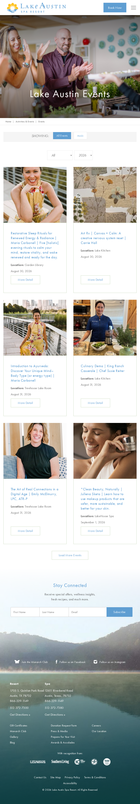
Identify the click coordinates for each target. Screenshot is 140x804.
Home (8, 121)
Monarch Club (18, 731)
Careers (96, 725)
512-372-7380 (54, 708)
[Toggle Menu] (133, 7)
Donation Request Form (64, 725)
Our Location (99, 731)
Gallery (14, 737)
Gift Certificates (18, 725)
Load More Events (70, 555)
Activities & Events (25, 121)
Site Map (55, 777)
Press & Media (59, 731)
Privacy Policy (72, 777)
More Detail (25, 280)
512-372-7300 (19, 708)
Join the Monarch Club (34, 662)
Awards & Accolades (63, 742)
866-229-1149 (19, 701)
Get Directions (20, 714)
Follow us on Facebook (72, 662)
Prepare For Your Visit (63, 737)
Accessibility (70, 783)
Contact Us (40, 777)
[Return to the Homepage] (37, 7)
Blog (12, 742)
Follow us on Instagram (112, 662)
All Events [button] (62, 135)
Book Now (115, 8)
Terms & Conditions (95, 777)
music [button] (80, 135)
